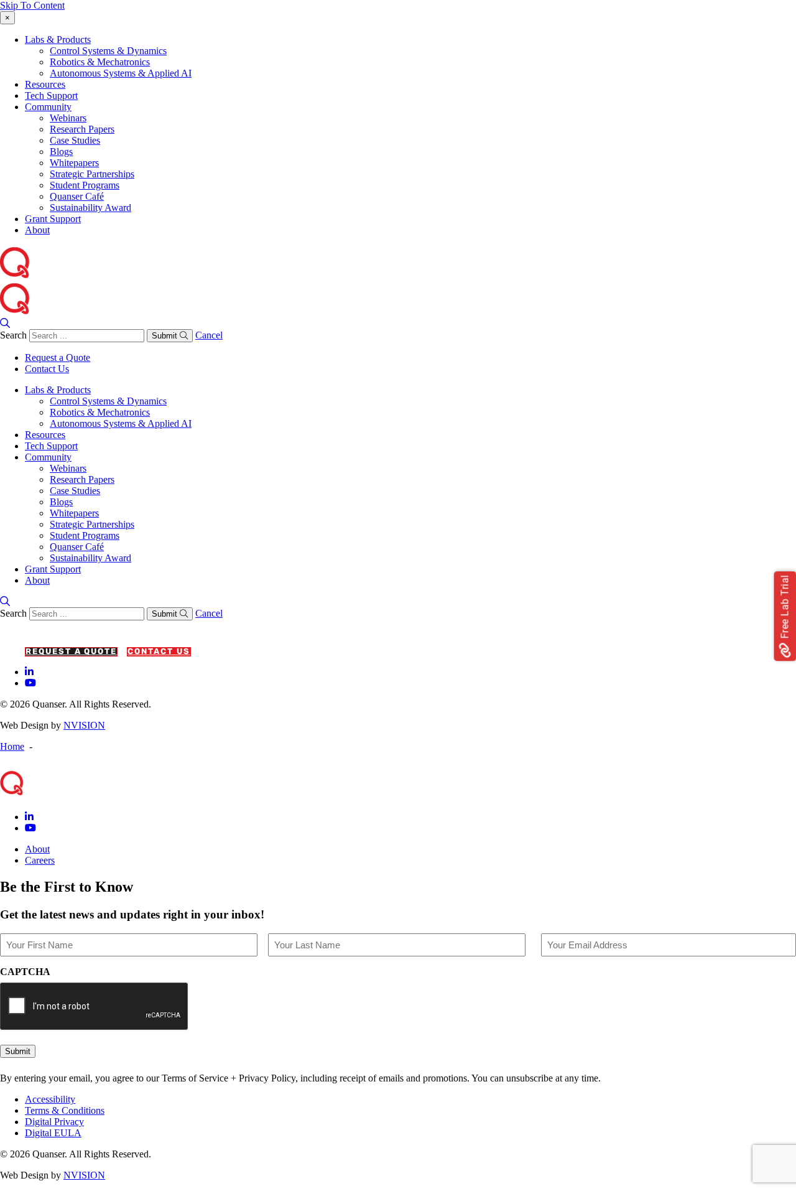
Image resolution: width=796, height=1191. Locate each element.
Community (48, 106)
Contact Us (47, 368)
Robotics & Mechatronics (100, 62)
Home (12, 746)
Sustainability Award (90, 207)
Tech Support (51, 95)
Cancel (209, 335)
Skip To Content (32, 5)
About (37, 230)
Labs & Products (58, 39)
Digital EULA (53, 1133)
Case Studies (75, 140)
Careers (40, 860)
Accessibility (50, 1099)
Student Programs (84, 185)
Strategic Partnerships (92, 174)
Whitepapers (74, 162)
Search (13, 335)
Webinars (68, 118)
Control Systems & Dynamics (108, 50)
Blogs (61, 151)
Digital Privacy (54, 1121)
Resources (45, 84)
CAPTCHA (25, 971)
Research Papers (82, 129)
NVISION (84, 725)
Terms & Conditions (64, 1110)
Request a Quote (57, 357)
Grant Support (53, 218)
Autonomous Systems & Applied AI (121, 73)
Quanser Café (77, 196)
